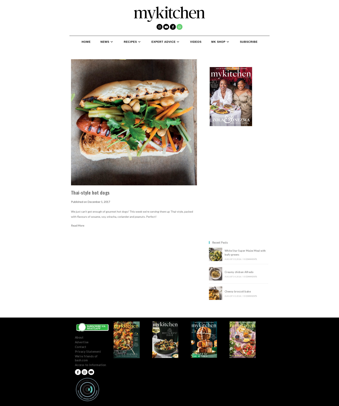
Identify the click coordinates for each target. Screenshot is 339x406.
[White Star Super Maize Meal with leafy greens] (215, 254)
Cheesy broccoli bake (238, 291)
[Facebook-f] (173, 27)
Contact (80, 347)
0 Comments (250, 259)
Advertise (82, 342)
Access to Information (90, 365)
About (79, 337)
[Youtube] (166, 27)
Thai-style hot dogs (90, 192)
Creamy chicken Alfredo (239, 272)
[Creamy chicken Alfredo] (215, 273)
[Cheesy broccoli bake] (215, 293)
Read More (77, 225)
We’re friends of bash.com (86, 358)
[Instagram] (159, 27)
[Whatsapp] (179, 27)
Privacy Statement (88, 351)
